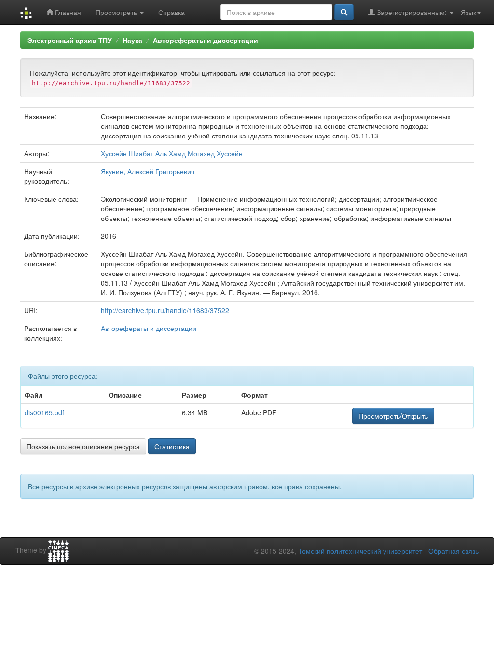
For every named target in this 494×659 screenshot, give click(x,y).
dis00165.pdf (44, 412)
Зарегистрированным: (412, 12)
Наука (132, 40)
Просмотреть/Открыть (393, 416)
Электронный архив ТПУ (69, 40)
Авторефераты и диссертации (205, 40)
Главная (67, 12)
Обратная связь (453, 551)
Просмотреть (117, 12)
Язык (468, 12)
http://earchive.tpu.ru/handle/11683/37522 (165, 310)
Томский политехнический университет (360, 551)
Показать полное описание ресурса (83, 446)
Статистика (172, 446)
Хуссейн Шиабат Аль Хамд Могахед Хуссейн (172, 153)
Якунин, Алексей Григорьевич (147, 171)
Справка (171, 12)
